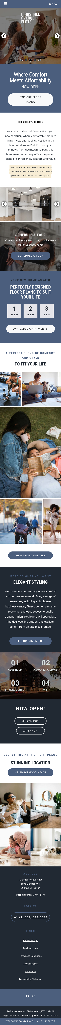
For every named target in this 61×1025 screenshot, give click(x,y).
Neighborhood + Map (30, 772)
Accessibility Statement (30, 979)
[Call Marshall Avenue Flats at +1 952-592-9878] (56, 3)
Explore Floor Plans (30, 99)
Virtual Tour (34, 720)
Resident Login (30, 940)
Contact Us (30, 971)
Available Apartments (30, 328)
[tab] (21, 60)
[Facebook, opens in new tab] (27, 996)
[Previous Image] (4, 35)
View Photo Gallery (30, 555)
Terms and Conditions (31, 956)
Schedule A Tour (30, 255)
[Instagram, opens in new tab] (33, 996)
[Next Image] (57, 35)
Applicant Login (30, 948)
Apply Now (30, 730)
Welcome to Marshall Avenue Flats (30, 1021)
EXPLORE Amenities (30, 641)
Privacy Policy (31, 963)
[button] (51, 3)
